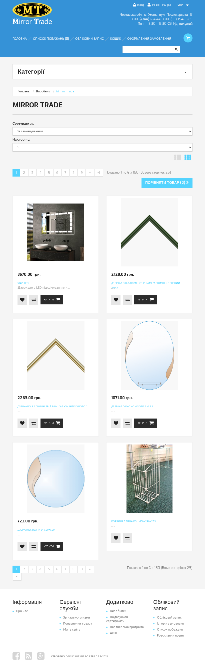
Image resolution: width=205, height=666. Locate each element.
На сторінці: (22, 139)
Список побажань (170, 629)
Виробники (118, 611)
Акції (113, 633)
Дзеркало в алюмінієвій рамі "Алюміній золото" (52, 406)
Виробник (43, 91)
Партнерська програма (127, 627)
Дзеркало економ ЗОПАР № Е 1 (132, 406)
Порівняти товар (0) (165, 182)
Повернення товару (77, 623)
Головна (24, 91)
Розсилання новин (170, 635)
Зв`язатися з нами (76, 617)
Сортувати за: (23, 123)
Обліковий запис (169, 617)
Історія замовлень (170, 623)
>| (98, 173)
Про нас (22, 611)
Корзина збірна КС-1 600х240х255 (133, 521)
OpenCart (72, 656)
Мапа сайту (71, 629)
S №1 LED (23, 283)
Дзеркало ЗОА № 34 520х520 (36, 529)
